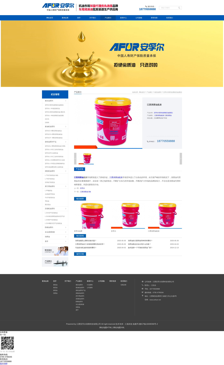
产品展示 (108, 18)
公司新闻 (90, 287)
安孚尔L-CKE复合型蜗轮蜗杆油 (55, 163)
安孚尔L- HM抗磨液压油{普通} (54, 115)
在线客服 (3, 332)
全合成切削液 (80, 304)
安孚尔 (82, 188)
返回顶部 (3, 364)
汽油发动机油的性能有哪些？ (85, 248)
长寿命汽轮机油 (50, 182)
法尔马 (47, 119)
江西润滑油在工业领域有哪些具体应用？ (90, 244)
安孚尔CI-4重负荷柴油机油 (53, 131)
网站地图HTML (105, 328)
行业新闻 (90, 285)
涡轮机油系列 (80, 293)
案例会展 (65, 18)
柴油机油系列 (80, 287)
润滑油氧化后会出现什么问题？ (139, 244)
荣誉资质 (154, 18)
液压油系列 (157, 92)
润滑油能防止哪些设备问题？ (85, 241)
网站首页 (49, 18)
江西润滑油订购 (85, 192)
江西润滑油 (168, 115)
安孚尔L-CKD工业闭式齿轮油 (54, 149)
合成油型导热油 (50, 194)
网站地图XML (119, 328)
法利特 (47, 122)
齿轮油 (55, 290)
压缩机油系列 (80, 299)
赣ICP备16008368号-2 (148, 324)
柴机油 (55, 285)
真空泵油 (48, 204)
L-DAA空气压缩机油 (51, 213)
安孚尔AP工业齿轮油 (51, 153)
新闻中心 (123, 18)
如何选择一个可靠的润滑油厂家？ (140, 248)
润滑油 (55, 293)
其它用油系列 (80, 296)
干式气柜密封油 (50, 197)
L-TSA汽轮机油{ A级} (51, 175)
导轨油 (47, 201)
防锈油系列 (79, 301)
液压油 (55, 287)
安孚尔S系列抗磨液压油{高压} (54, 105)
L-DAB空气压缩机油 (51, 220)
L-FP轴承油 (48, 190)
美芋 (78, 18)
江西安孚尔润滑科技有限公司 (89, 324)
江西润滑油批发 (159, 115)
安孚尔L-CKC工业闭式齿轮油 (54, 156)
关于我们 (92, 18)
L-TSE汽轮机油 (49, 179)
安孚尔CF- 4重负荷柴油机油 (53, 138)
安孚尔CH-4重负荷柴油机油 (53, 134)
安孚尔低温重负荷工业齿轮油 (54, 167)
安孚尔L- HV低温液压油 (52, 108)
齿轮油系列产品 (81, 290)
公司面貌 (139, 18)
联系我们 (169, 18)
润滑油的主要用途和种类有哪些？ (140, 241)
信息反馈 (123, 285)
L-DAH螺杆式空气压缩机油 (53, 223)
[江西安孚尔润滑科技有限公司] (88, 7)
